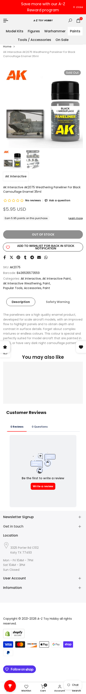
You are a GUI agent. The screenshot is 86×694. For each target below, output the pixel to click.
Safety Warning (58, 302)
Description (21, 302)
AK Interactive (16, 176)
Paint (46, 283)
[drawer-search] (70, 20)
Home (7, 46)
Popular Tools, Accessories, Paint (26, 288)
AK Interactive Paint (56, 278)
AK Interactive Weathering (22, 283)
